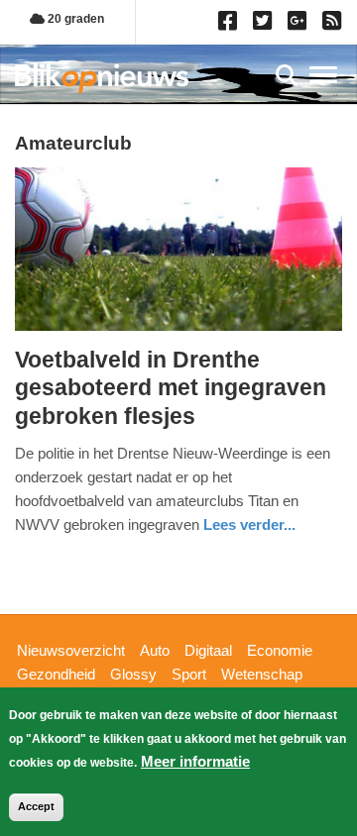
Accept (36, 806)
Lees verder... (249, 524)
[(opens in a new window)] (230, 25)
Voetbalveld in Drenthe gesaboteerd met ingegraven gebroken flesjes (170, 388)
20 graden (74, 19)
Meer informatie (195, 761)
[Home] (101, 77)
